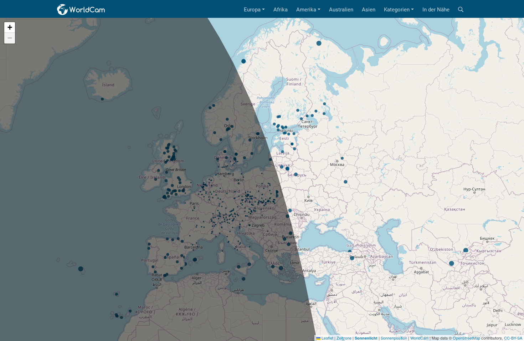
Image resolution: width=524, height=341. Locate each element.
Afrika (280, 9)
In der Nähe (435, 9)
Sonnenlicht (366, 338)
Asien (368, 9)
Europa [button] (252, 9)
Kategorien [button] (397, 9)
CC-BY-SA (513, 338)
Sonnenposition (394, 338)
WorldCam (419, 338)
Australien (341, 9)
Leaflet (326, 338)
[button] (9, 27)
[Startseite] (81, 9)
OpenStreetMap (466, 338)
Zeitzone (344, 338)
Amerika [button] (306, 9)
